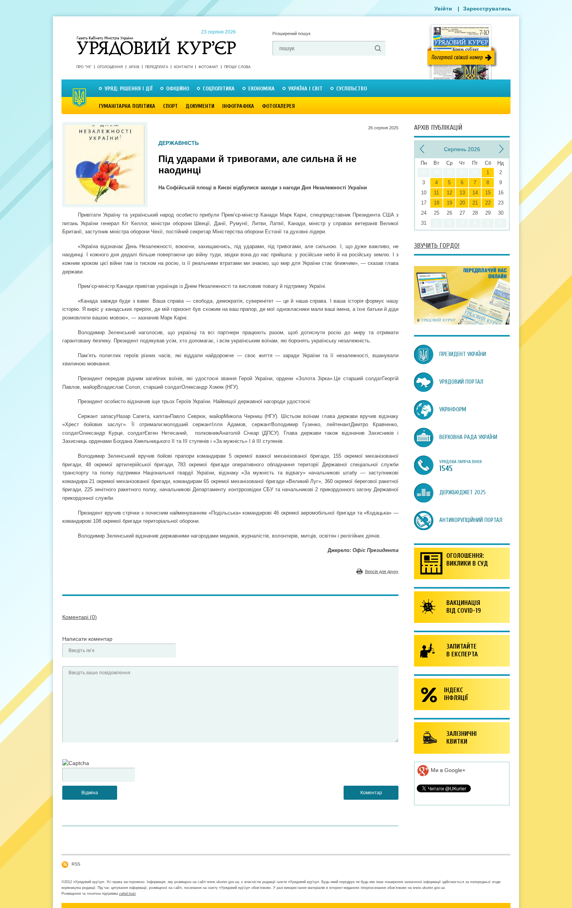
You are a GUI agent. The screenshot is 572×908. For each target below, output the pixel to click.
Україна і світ (305, 88)
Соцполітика (219, 88)
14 (475, 193)
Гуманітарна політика (127, 106)
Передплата (156, 67)
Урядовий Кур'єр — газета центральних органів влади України (156, 38)
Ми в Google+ (447, 770)
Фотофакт (208, 67)
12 (449, 193)
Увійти (443, 8)
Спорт (170, 106)
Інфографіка (238, 106)
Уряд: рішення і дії (129, 88)
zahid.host (127, 894)
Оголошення (110, 67)
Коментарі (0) (79, 617)
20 (462, 203)
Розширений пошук (291, 33)
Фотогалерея (278, 106)
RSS (76, 864)
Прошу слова (237, 67)
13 (462, 193)
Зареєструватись (487, 8)
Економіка (261, 88)
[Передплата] (462, 322)
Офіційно (177, 88)
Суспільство (351, 88)
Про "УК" (83, 67)
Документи (200, 106)
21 (475, 203)
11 (436, 193)
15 (488, 193)
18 (436, 203)
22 (488, 203)
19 (449, 203)
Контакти (183, 67)
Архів (134, 67)
